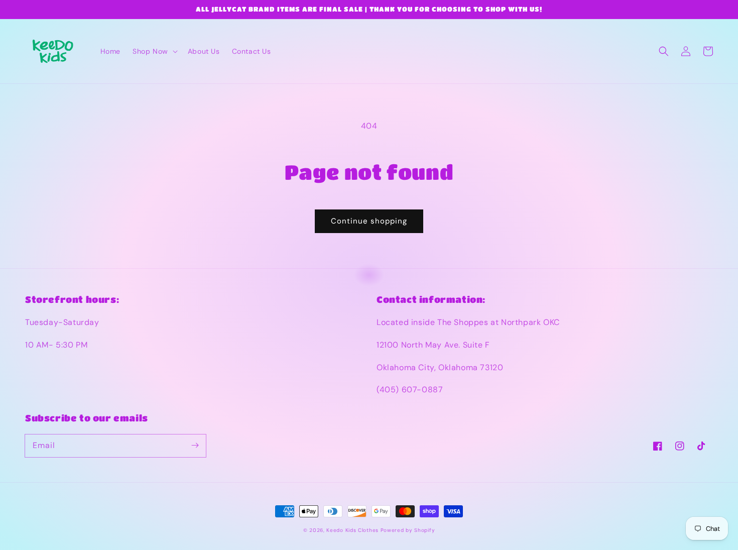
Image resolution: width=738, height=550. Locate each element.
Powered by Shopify (408, 530)
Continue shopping (369, 221)
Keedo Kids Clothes (352, 530)
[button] (154, 51)
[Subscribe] (195, 445)
